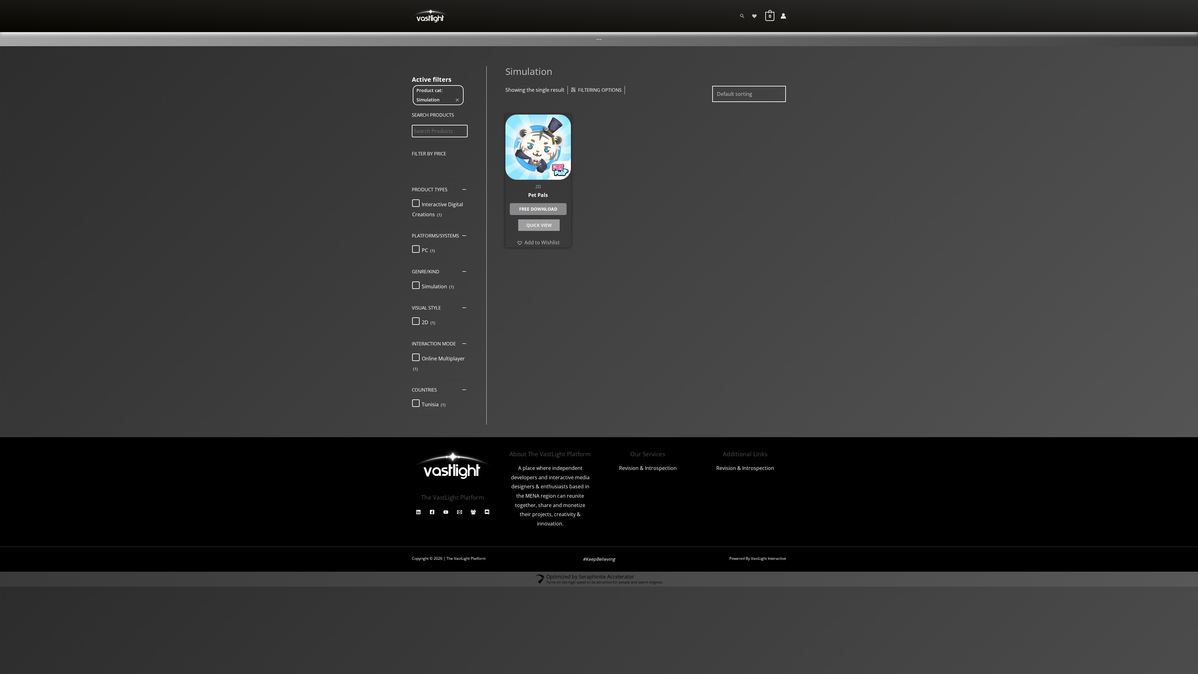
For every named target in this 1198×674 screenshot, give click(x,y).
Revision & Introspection (648, 468)
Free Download (538, 209)
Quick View (539, 225)
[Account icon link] (783, 16)
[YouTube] (446, 512)
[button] (437, 209)
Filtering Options (599, 90)
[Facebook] (432, 512)
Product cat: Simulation (429, 95)
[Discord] (487, 512)
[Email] (460, 512)
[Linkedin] (418, 512)
